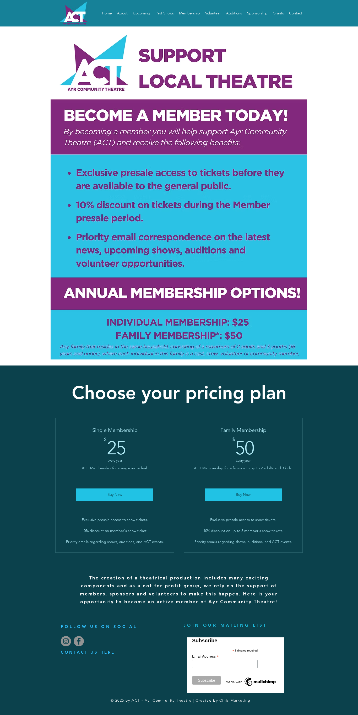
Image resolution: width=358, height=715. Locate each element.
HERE (107, 652)
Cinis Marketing (235, 700)
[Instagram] (66, 641)
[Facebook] (79, 641)
